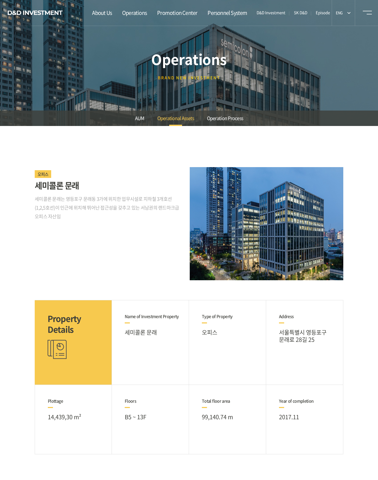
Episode (323, 12)
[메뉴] (367, 14)
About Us (102, 12)
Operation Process (225, 118)
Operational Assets (175, 118)
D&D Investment (271, 12)
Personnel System (227, 12)
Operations (134, 12)
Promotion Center (177, 12)
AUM (140, 118)
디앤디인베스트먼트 (35, 13)
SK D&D (300, 12)
